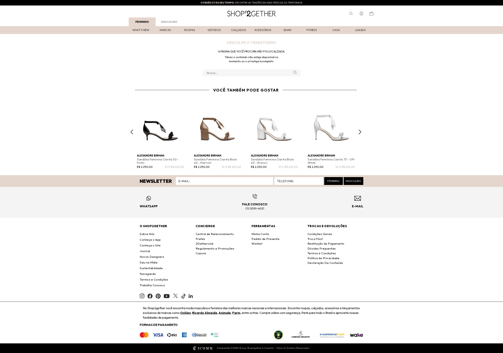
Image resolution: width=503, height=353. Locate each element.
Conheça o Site (150, 245)
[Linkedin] (191, 296)
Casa (336, 30)
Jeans (287, 30)
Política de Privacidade (323, 258)
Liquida (360, 30)
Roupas (189, 30)
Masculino (169, 22)
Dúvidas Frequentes (321, 248)
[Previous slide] (131, 132)
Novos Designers (152, 257)
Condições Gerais (319, 234)
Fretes (200, 239)
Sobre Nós (147, 234)
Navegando (148, 274)
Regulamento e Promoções (215, 248)
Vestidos (214, 30)
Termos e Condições (154, 279)
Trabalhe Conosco (152, 285)
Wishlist (257, 243)
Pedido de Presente (265, 239)
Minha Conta (260, 234)
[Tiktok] (183, 296)
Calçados (238, 30)
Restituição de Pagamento (325, 243)
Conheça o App (150, 239)
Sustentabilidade (151, 268)
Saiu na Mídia (149, 262)
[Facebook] (150, 296)
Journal (145, 251)
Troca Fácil (315, 239)
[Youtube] (167, 296)
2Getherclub (205, 243)
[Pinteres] (158, 296)
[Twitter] (175, 296)
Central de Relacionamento (215, 234)
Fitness (312, 30)
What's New (140, 30)
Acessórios (262, 30)
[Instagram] (142, 296)
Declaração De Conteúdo (325, 263)
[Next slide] (360, 132)
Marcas (165, 30)
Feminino (142, 22)
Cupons (201, 253)
